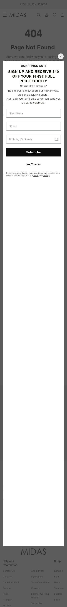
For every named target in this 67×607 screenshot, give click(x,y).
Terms (35, 175)
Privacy (46, 175)
